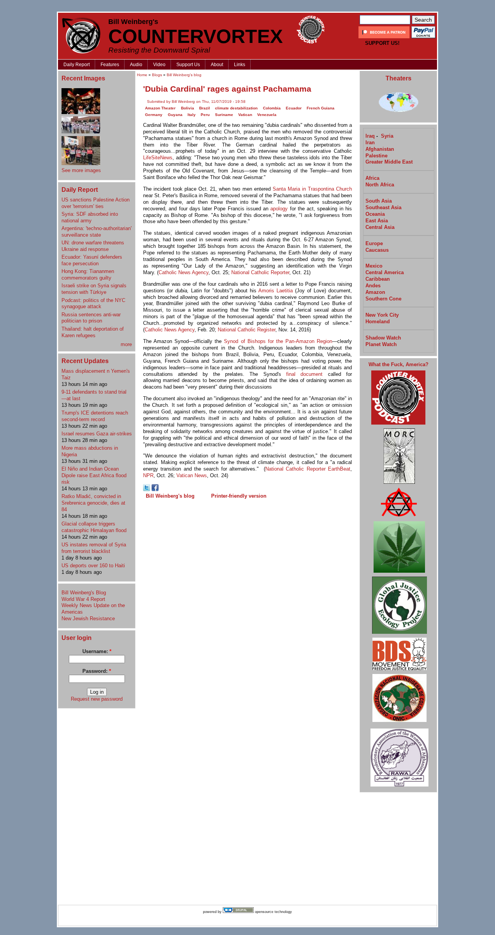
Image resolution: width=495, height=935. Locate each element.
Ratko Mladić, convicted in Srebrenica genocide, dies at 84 (93, 502)
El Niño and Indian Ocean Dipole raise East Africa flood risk (93, 475)
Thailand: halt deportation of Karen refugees (92, 332)
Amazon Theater (160, 108)
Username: (96, 651)
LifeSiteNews (157, 157)
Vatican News (191, 475)
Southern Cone (383, 299)
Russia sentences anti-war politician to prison (91, 318)
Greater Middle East (389, 162)
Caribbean (377, 279)
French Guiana (321, 108)
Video (159, 64)
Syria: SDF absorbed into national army (89, 217)
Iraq (370, 136)
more (126, 344)
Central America (384, 272)
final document (304, 374)
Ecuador (294, 108)
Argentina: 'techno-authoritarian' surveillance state (96, 231)
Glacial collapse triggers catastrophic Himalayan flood (93, 527)
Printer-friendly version (238, 496)
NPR (148, 475)
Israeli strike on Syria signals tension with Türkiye (93, 289)
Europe (374, 243)
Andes (373, 285)
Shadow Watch (383, 338)
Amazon (375, 292)
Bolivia (187, 108)
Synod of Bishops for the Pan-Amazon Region (278, 341)
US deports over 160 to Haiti (93, 565)
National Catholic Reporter (260, 272)
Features (110, 64)
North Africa (379, 185)
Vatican (245, 115)
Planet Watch (381, 344)
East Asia (376, 221)
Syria (387, 136)
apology (279, 209)
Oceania (375, 214)
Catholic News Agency (183, 272)
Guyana (175, 115)
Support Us (188, 64)
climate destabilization (236, 108)
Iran (370, 142)
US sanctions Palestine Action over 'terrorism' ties (95, 203)
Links (239, 64)
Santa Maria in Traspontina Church (312, 189)
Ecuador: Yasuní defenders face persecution (91, 260)
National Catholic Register (246, 330)
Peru (205, 115)
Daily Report (76, 64)
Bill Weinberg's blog (184, 75)
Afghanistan (379, 149)
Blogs (157, 75)
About (217, 64)
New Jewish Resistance (88, 618)
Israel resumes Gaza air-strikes (96, 434)
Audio (136, 64)
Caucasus (377, 250)
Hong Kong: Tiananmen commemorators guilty (87, 274)
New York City (382, 315)
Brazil (204, 108)
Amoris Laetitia (275, 290)
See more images (81, 170)
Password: (96, 671)
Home (142, 75)
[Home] (81, 35)
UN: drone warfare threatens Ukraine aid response (92, 246)
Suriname (224, 115)
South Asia (378, 201)
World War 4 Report (83, 599)
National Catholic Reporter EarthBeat (307, 469)
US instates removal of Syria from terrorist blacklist (93, 548)
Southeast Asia (383, 207)
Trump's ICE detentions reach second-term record (94, 416)
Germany (153, 115)
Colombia (272, 108)
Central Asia (379, 227)
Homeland (377, 321)
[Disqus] (247, 601)
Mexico (373, 266)
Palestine (376, 156)
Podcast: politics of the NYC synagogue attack (93, 303)
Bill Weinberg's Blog (83, 592)
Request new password (97, 699)
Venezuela (267, 115)
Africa (372, 178)
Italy (192, 115)
